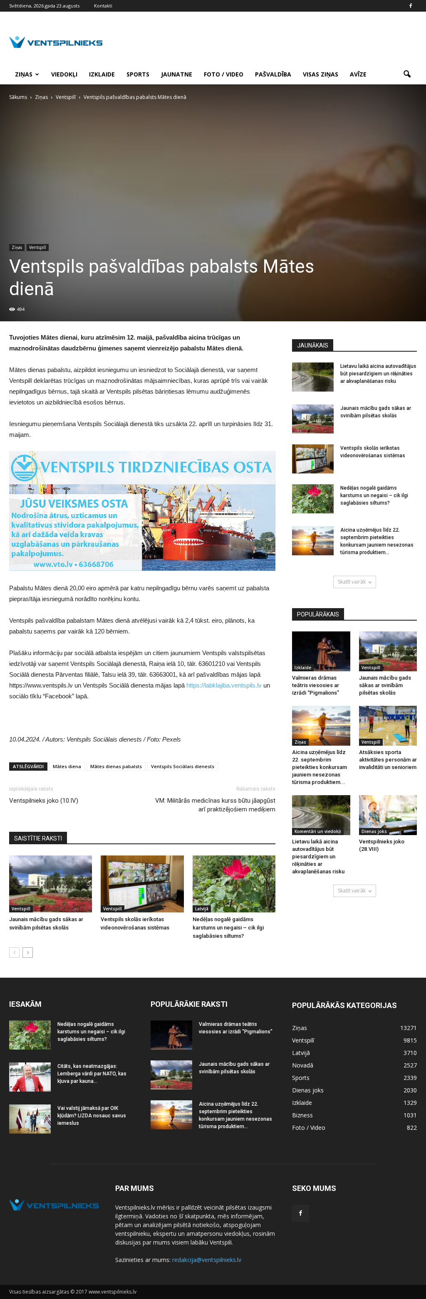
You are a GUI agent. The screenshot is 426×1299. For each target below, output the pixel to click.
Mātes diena (67, 766)
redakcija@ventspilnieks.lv (206, 1260)
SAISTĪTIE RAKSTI (38, 838)
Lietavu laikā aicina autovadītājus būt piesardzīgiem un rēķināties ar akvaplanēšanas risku (378, 373)
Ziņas (23, 74)
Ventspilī (37, 247)
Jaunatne (176, 74)
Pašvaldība (273, 74)
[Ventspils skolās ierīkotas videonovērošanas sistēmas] (142, 883)
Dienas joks (374, 831)
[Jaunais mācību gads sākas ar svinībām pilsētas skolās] (50, 883)
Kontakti (103, 5)
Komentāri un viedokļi (318, 831)
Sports (137, 74)
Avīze (358, 74)
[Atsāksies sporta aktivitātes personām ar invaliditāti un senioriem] (388, 726)
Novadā (302, 1065)
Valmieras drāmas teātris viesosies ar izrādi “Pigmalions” (315, 685)
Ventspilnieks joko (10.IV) (43, 800)
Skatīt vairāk (352, 581)
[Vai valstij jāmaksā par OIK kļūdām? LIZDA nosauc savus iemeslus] (30, 1119)
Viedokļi (64, 74)
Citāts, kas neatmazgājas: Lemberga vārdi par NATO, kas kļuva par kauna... (91, 1073)
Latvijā (201, 909)
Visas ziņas (320, 74)
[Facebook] (410, 6)
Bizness (302, 1115)
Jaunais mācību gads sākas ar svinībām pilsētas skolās (385, 685)
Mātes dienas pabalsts (116, 766)
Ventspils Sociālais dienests (182, 766)
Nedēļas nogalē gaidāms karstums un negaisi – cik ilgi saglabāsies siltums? (228, 927)
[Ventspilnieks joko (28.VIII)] (388, 815)
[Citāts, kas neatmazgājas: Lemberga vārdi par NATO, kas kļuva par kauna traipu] (30, 1077)
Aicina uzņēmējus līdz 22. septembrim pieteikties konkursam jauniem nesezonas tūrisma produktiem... (319, 767)
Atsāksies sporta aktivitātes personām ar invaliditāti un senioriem (388, 759)
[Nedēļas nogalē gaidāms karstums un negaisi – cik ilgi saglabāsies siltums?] (234, 883)
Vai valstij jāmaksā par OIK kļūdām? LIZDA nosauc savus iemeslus (91, 1115)
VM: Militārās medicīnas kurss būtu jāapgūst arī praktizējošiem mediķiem (215, 805)
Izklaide (102, 74)
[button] (407, 74)
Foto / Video (223, 74)
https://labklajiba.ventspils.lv (224, 685)
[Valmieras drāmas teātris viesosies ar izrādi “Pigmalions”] (321, 651)
